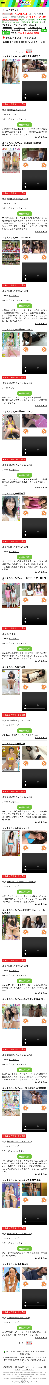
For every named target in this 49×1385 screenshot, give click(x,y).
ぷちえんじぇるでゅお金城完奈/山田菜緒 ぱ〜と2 (23, 1000)
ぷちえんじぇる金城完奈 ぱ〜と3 (17, 411)
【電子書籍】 (15, 30)
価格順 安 (26, 41)
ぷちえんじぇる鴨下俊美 (13, 667)
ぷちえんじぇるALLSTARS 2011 (18, 237)
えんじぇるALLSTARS (20, 300)
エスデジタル (19, 27)
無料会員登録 (24, 1354)
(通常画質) (25, 124)
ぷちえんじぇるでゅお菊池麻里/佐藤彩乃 (21, 56)
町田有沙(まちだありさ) (17, 198)
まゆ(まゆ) (11, 633)
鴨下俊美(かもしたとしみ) (18, 720)
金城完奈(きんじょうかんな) (19, 383)
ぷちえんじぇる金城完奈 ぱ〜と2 (17, 329)
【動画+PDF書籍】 (31, 30)
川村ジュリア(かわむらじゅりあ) (21, 881)
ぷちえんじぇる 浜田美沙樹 (15, 1264)
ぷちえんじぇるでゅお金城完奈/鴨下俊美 (21, 1180)
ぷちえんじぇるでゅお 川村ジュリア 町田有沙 (24, 579)
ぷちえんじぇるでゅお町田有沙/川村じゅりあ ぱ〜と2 (23, 911)
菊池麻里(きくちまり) (16, 109)
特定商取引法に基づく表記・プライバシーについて (22, 1367)
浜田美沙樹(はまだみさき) (18, 1317)
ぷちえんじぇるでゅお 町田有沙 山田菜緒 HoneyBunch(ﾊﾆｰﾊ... (21, 144)
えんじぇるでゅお (19, 119)
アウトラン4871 (20, 25)
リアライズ (14, 114)
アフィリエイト (28, 1369)
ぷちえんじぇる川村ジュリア (16, 828)
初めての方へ (11, 1351)
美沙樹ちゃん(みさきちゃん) (19, 1141)
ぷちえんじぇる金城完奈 (13, 743)
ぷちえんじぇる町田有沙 (13, 493)
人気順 (15, 41)
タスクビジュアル (35, 27)
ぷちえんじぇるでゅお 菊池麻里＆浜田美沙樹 (24, 1088)
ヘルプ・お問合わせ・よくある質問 (31, 1351)
